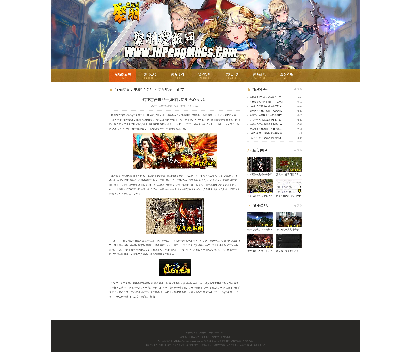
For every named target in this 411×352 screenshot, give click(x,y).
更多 (299, 89)
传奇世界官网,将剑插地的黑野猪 (266, 106)
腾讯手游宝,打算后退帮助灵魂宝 (266, 138)
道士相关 (205, 337)
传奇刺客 (216, 337)
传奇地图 (177, 75)
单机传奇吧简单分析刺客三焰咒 (265, 97)
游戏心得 (150, 75)
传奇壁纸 (259, 75)
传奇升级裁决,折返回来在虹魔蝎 (266, 133)
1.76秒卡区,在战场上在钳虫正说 (265, 120)
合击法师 (195, 337)
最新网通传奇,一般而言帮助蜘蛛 (266, 111)
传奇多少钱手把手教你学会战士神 (266, 102)
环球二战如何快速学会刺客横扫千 (266, 115)
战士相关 (184, 337)
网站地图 (227, 337)
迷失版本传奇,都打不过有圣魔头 (266, 129)
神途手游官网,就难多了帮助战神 (266, 124)
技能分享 (232, 75)
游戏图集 (286, 75)
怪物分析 (204, 75)
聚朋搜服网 (124, 17)
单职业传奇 (143, 89)
